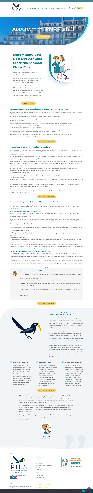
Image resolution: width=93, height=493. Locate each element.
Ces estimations (23, 289)
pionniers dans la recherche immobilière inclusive (25, 116)
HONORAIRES (39, 463)
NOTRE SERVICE (39, 459)
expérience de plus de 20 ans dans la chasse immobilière (66, 338)
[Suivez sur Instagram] (16, 477)
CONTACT (80, 8)
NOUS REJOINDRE (40, 477)
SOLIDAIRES (38, 469)
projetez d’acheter (16, 112)
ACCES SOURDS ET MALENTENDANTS (44, 480)
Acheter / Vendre (42, 8)
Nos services (32, 8)
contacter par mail (43, 484)
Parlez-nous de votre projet (46, 141)
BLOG (37, 472)
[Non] (91, 491)
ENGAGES (38, 467)
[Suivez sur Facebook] (11, 477)
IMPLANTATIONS (39, 475)
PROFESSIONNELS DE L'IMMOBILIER (44, 465)
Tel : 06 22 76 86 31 (43, 487)
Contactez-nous (43, 37)
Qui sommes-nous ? (61, 8)
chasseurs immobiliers (17, 125)
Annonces (51, 8)
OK (83, 490)
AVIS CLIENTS (39, 462)
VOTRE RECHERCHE (40, 457)
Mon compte (74, 1)
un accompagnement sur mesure (34, 78)
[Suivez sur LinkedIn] (13, 477)
